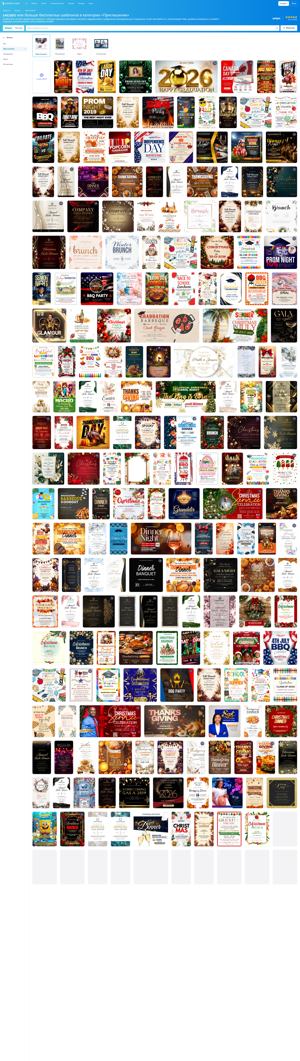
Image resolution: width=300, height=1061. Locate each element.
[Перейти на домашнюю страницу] (9, 3)
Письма (18, 28)
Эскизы (8, 28)
